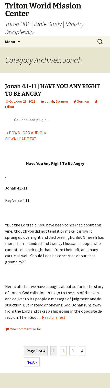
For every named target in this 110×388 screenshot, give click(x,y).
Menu (10, 41)
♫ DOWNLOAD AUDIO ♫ (25, 132)
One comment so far (25, 329)
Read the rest (53, 317)
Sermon (62, 101)
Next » (31, 362)
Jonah (49, 101)
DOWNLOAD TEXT (21, 138)
